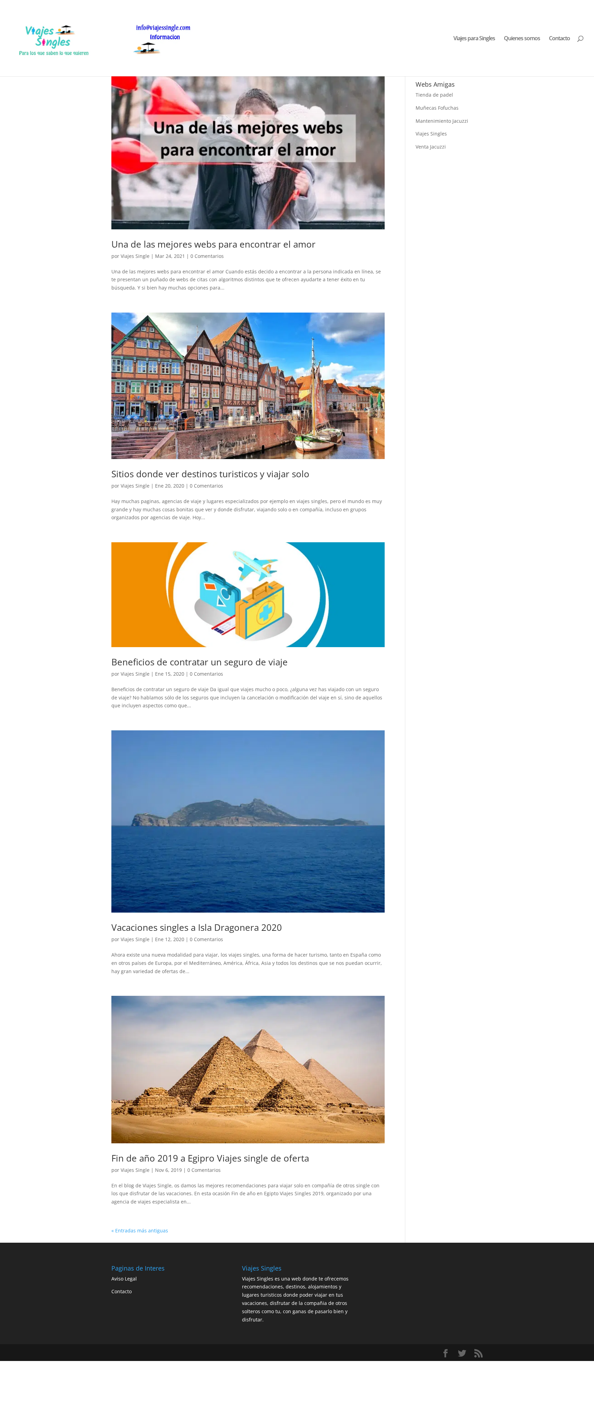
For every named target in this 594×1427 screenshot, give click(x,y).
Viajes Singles (431, 133)
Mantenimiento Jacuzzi (442, 121)
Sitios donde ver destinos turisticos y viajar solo (210, 474)
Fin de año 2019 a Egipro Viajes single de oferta (210, 1158)
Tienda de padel (434, 94)
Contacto (559, 39)
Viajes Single (135, 256)
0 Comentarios (207, 256)
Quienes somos (522, 39)
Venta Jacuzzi (431, 146)
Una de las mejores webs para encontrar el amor (213, 244)
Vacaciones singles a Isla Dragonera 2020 (196, 927)
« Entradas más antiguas (139, 1230)
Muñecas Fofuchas (437, 108)
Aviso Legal (124, 1278)
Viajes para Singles (474, 39)
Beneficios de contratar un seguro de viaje (199, 662)
